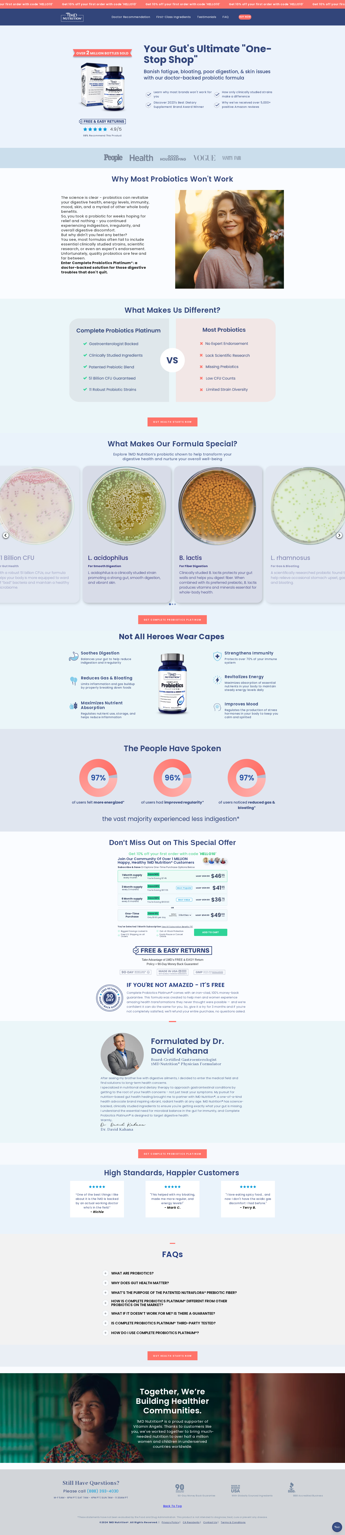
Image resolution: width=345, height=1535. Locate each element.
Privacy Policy (170, 1522)
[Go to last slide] (6, 535)
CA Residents (191, 1522)
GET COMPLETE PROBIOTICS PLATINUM (172, 619)
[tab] (170, 604)
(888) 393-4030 (102, 1491)
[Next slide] (339, 535)
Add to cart (210, 932)
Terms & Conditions (233, 1522)
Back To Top (172, 1506)
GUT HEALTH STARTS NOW (172, 421)
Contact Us (210, 1522)
